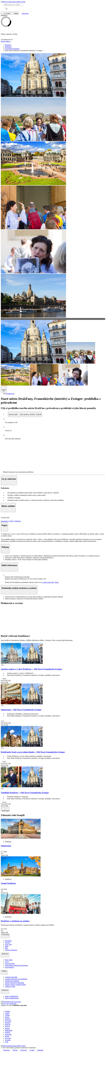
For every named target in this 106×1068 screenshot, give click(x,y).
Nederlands (8, 1030)
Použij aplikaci (5, 41)
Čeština (7, 1015)
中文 (6, 1042)
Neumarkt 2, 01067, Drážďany (11, 521)
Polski (7, 1036)
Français (7, 1024)
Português (8, 1034)
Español (7, 1022)
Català (7, 1013)
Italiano (7, 1028)
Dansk (7, 1017)
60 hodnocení (9, 394)
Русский (8, 1038)
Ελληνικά (8, 1021)
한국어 (7, 1026)
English (7, 1011)
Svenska (7, 1040)
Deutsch (7, 1019)
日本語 (7, 1032)
